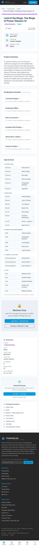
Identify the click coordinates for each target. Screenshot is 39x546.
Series (18, 9)
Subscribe (28, 462)
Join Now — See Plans (19, 394)
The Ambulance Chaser (13, 427)
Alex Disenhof (26, 266)
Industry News (6, 502)
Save (9, 28)
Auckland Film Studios (13, 127)
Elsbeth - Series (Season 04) (14, 413)
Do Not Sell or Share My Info (10, 520)
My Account (5, 492)
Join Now (33, 2)
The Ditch (9, 424)
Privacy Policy (6, 518)
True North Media (11, 99)
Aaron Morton (26, 262)
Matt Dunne (25, 225)
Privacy (4, 533)
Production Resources (8, 505)
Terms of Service (7, 515)
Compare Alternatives (8, 510)
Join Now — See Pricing (19, 321)
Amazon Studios (11, 146)
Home (3, 9)
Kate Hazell (25, 167)
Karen (7, 410)
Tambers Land (10, 421)
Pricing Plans (5, 489)
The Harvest (9, 418)
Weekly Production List (9, 479)
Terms (12, 535)
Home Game (9, 415)
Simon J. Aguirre (27, 221)
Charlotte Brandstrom (25, 216)
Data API (4, 507)
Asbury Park (9, 407)
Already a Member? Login (19, 326)
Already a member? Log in (19, 397)
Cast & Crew (5, 476)
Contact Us (5, 513)
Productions (11, 9)
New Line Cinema (11, 118)
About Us (4, 494)
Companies (5, 473)
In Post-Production (10, 24)
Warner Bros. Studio (12, 137)
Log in (25, 2)
